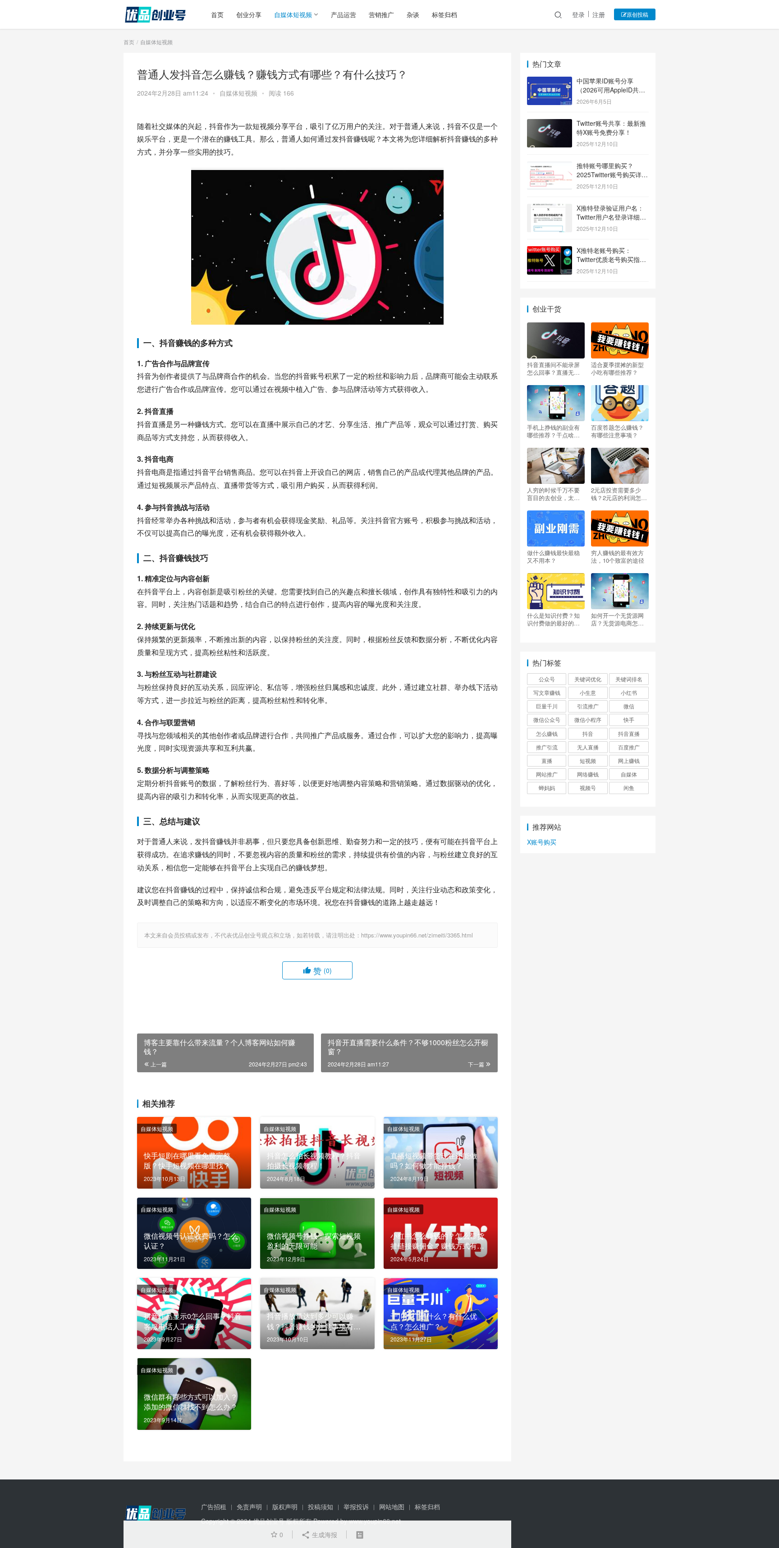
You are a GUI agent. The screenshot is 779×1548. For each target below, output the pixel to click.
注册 (598, 14)
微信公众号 (546, 719)
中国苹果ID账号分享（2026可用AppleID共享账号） (611, 89)
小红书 (629, 692)
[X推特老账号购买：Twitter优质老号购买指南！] (549, 251)
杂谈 (413, 14)
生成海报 (323, 1534)
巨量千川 (547, 706)
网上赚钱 (629, 760)
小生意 (588, 692)
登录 (578, 14)
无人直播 (588, 747)
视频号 (588, 787)
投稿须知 (320, 1506)
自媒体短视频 (293, 14)
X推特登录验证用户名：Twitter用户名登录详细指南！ (611, 216)
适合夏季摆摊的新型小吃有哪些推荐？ (617, 368)
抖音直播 (629, 733)
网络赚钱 (588, 774)
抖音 (587, 733)
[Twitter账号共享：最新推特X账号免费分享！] (549, 124)
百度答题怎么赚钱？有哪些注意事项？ (617, 431)
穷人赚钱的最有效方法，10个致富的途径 (617, 556)
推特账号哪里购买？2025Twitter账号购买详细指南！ (612, 174)
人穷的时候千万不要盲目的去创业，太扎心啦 (553, 493)
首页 (217, 14)
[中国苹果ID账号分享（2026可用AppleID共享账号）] (549, 81)
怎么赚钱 (547, 733)
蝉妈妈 (547, 787)
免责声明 (249, 1506)
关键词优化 (587, 679)
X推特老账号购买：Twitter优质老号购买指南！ (608, 259)
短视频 (588, 760)
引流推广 (588, 706)
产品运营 (343, 14)
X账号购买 (541, 841)
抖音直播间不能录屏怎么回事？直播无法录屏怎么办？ (553, 368)
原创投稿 (637, 14)
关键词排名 (628, 679)
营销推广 (381, 14)
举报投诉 (356, 1506)
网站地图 (391, 1506)
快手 (628, 719)
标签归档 (444, 14)
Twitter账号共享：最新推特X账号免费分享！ (611, 128)
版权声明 (285, 1506)
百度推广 (629, 747)
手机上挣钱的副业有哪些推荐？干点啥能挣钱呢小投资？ (553, 431)
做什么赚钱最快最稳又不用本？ (553, 556)
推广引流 (547, 747)
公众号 (547, 679)
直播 (546, 760)
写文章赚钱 (546, 692)
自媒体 (629, 774)
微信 (628, 706)
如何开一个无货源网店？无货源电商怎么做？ (617, 619)
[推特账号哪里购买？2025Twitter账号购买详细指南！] (549, 166)
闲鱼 (628, 787)
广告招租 (213, 1506)
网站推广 (547, 774)
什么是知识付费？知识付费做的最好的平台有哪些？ (553, 619)
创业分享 (248, 14)
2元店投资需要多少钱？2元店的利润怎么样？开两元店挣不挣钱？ (619, 493)
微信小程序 (587, 719)
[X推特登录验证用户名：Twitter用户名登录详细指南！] (549, 208)
